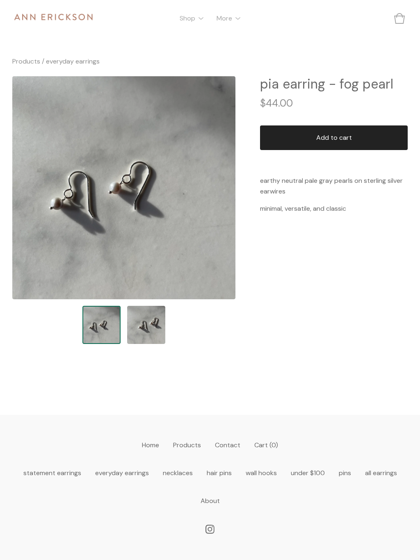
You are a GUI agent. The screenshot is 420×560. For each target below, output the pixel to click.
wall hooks (261, 473)
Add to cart (334, 137)
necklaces (178, 473)
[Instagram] (210, 529)
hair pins (219, 473)
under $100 (308, 473)
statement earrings (52, 473)
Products (26, 61)
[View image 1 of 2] (101, 325)
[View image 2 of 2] (146, 325)
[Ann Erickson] (53, 18)
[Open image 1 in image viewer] (123, 187)
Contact (227, 445)
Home (150, 445)
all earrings (381, 473)
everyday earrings (73, 61)
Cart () (266, 445)
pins (345, 473)
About (210, 500)
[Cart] (399, 18)
